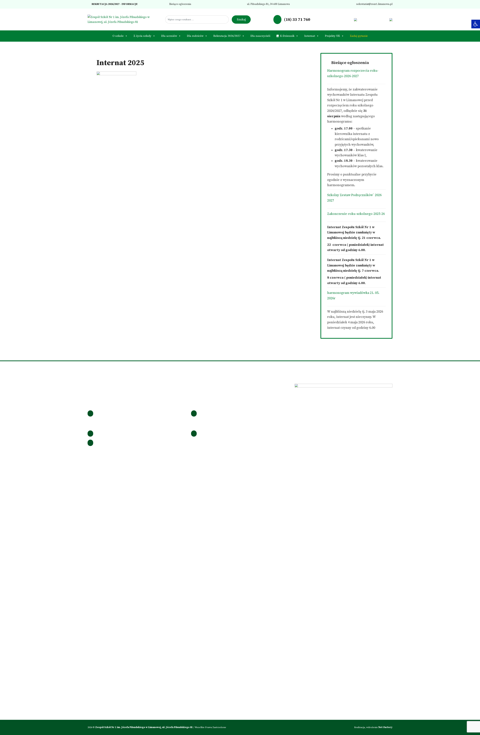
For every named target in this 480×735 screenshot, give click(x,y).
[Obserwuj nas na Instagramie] (338, 19)
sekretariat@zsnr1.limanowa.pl (374, 4)
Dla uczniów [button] (169, 36)
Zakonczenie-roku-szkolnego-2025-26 (356, 214)
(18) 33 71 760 (296, 19)
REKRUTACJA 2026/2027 (105, 4)
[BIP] (355, 19)
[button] (475, 24)
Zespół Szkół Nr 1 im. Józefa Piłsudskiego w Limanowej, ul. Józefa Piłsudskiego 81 (144, 727)
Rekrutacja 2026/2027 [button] (227, 36)
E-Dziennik (287, 36)
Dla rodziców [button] (195, 36)
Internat (309, 36)
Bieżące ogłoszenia (180, 4)
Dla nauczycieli (260, 36)
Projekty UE (332, 36)
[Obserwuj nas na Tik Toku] (344, 19)
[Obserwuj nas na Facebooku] (332, 19)
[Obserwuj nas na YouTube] (350, 19)
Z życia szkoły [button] (142, 36)
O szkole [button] (118, 36)
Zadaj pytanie (359, 36)
